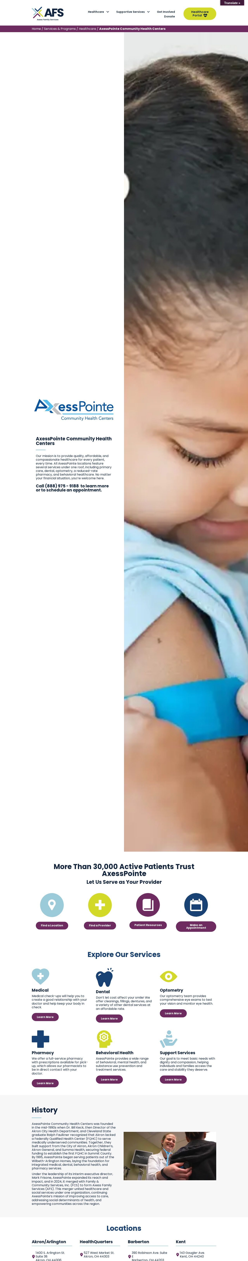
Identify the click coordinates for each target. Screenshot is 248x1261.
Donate (169, 16)
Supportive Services (130, 12)
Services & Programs (60, 29)
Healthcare (96, 12)
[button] (107, 11)
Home (36, 29)
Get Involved (166, 12)
